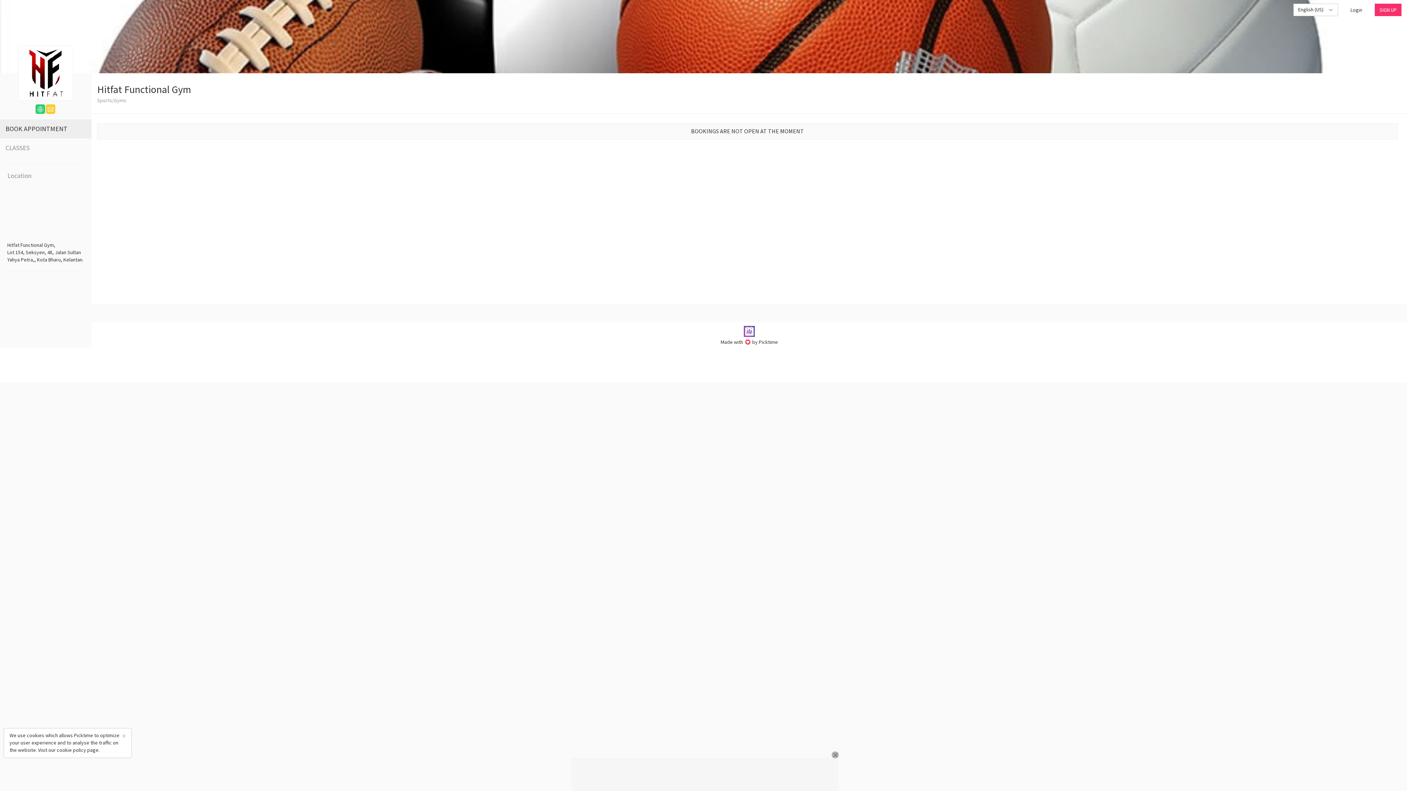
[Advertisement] (705, 774)
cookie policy (71, 750)
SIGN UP (1388, 10)
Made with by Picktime (749, 342)
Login (1356, 10)
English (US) (1311, 9)
